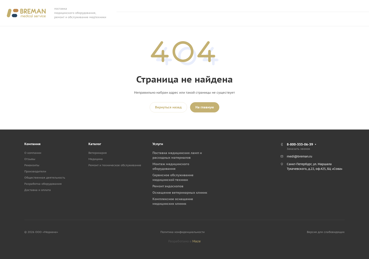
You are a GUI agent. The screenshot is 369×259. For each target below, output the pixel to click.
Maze (196, 241)
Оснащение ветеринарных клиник (179, 193)
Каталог (94, 144)
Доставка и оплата (37, 190)
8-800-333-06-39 (318, 6)
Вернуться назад (168, 107)
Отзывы (29, 159)
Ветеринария (97, 153)
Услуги (157, 144)
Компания (32, 144)
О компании (32, 153)
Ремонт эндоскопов (167, 186)
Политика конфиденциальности (182, 232)
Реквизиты (31, 165)
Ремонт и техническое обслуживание (114, 165)
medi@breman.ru (299, 156)
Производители (35, 171)
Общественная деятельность (44, 177)
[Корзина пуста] (318, 19)
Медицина (95, 159)
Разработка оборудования (43, 184)
